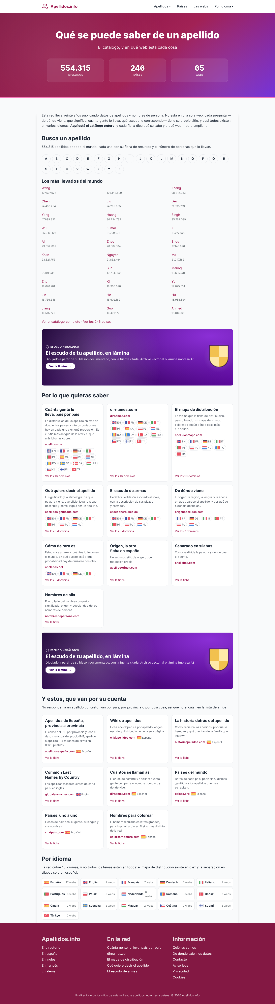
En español (50, 953)
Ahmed (177, 308)
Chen (46, 201)
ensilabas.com (185, 562)
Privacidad (181, 971)
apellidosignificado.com (62, 511)
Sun (109, 268)
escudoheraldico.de (124, 511)
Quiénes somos (184, 947)
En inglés (48, 959)
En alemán (49, 971)
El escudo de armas (128, 490)
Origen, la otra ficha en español (125, 548)
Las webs (201, 6)
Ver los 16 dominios (57, 476)
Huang (112, 215)
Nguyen (112, 255)
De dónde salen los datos (192, 953)
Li (108, 188)
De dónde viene (189, 490)
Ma (174, 255)
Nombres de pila (60, 595)
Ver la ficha (117, 580)
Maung (177, 268)
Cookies (179, 977)
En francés (50, 965)
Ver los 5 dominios (57, 580)
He (109, 295)
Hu (174, 295)
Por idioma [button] (223, 6)
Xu (173, 228)
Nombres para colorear (131, 815)
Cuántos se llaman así (130, 772)
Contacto (180, 959)
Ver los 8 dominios (57, 531)
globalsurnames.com (59, 794)
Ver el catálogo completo (61, 322)
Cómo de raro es (60, 546)
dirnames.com (123, 409)
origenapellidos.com (189, 511)
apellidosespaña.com (60, 751)
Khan (45, 255)
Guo (110, 308)
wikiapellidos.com (122, 737)
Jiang (46, 308)
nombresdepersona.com (62, 616)
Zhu (44, 281)
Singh (176, 215)
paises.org (182, 793)
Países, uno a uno (61, 815)
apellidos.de (53, 444)
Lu (43, 268)
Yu (173, 281)
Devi (175, 201)
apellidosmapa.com (188, 435)
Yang (45, 215)
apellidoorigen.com (123, 567)
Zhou (175, 241)
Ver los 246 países (97, 322)
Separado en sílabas (193, 546)
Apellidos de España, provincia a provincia (64, 723)
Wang (46, 188)
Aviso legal (181, 965)
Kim (110, 281)
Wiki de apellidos (126, 720)
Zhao (110, 241)
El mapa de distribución (196, 409)
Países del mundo (191, 772)
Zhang (176, 188)
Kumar (111, 228)
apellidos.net (54, 567)
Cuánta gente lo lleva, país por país (62, 412)
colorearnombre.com (125, 836)
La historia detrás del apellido (202, 720)
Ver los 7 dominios (186, 531)
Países (182, 6)
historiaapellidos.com (190, 742)
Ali (43, 241)
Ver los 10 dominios (187, 476)
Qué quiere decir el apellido (70, 490)
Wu (44, 228)
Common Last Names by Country (62, 775)
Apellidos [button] (161, 6)
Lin (44, 295)
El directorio (51, 947)
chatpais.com (54, 832)
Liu (109, 201)
